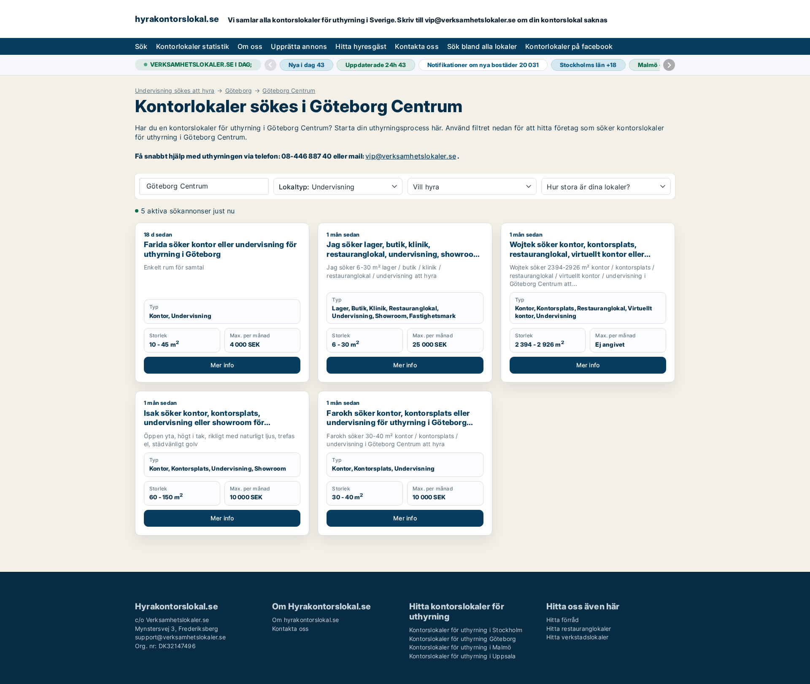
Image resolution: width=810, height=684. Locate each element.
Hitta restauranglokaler (578, 628)
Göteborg (238, 90)
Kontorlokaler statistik (193, 46)
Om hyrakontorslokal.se (305, 619)
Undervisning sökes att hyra (174, 90)
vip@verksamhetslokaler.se (410, 156)
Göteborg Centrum (288, 90)
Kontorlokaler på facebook (569, 46)
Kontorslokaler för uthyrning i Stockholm (465, 629)
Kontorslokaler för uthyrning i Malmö (460, 647)
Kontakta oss (416, 46)
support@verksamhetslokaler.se (180, 637)
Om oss (250, 46)
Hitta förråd (562, 619)
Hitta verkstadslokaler (577, 637)
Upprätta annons (299, 46)
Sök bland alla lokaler (482, 46)
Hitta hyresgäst (360, 46)
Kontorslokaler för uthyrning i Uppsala (462, 656)
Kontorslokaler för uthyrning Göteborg (462, 638)
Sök (141, 46)
